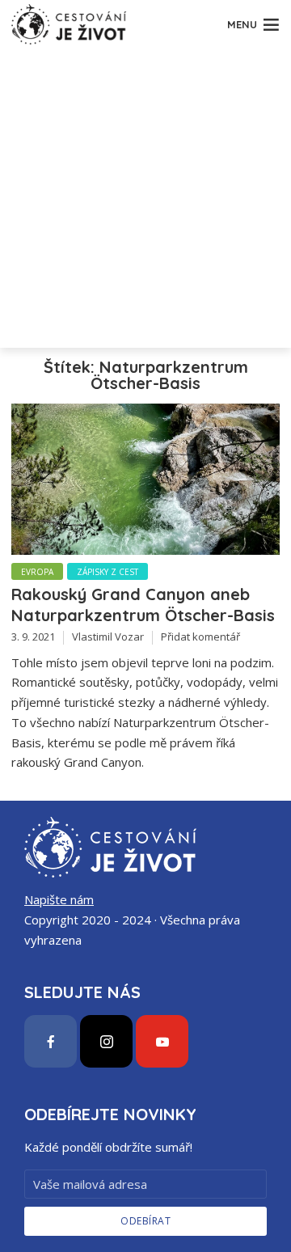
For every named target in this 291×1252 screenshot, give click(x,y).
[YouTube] (162, 1041)
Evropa (37, 571)
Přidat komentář (200, 636)
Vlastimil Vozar (108, 636)
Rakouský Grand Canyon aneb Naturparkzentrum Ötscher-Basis (143, 604)
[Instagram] (106, 1041)
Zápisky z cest (107, 571)
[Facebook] (50, 1041)
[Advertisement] (145, 202)
